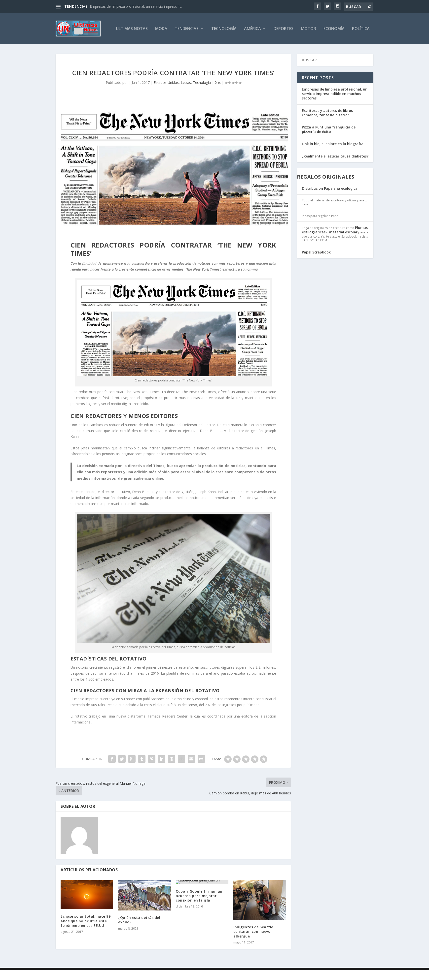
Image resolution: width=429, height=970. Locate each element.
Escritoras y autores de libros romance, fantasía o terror (327, 112)
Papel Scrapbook (316, 252)
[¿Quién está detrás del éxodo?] (144, 895)
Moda (161, 29)
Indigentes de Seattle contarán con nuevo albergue (253, 931)
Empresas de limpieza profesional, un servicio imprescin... (136, 6)
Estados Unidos (166, 82)
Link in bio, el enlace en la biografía (332, 143)
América (252, 29)
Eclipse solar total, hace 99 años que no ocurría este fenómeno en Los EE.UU (85, 921)
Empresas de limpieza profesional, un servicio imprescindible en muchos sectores (334, 93)
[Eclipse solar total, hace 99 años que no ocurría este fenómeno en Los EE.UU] (87, 894)
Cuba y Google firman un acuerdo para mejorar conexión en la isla (199, 896)
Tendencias (187, 29)
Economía (334, 29)
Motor (308, 29)
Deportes (283, 29)
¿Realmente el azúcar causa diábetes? (335, 156)
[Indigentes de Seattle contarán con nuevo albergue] (259, 900)
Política (361, 29)
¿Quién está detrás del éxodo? (139, 919)
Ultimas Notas (132, 29)
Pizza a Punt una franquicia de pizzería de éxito (329, 129)
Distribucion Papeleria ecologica (330, 188)
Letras (186, 82)
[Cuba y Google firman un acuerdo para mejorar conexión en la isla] (202, 882)
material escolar (343, 232)
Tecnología (224, 29)
